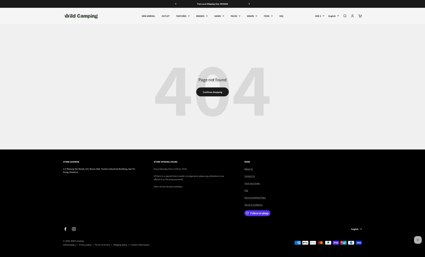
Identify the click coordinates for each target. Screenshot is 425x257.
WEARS (250, 15)
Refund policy (69, 244)
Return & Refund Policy (255, 197)
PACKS (234, 15)
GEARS (217, 15)
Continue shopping (212, 92)
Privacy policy (85, 244)
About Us (248, 168)
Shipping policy (120, 244)
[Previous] (175, 3)
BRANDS (200, 15)
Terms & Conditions (253, 204)
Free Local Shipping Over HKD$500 (212, 3)
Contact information (139, 244)
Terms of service (102, 244)
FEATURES (181, 15)
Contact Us (249, 176)
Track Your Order (252, 183)
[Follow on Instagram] (74, 229)
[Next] (249, 3)
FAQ (281, 15)
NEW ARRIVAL (148, 15)
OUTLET (166, 15)
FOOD (266, 15)
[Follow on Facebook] (65, 229)
